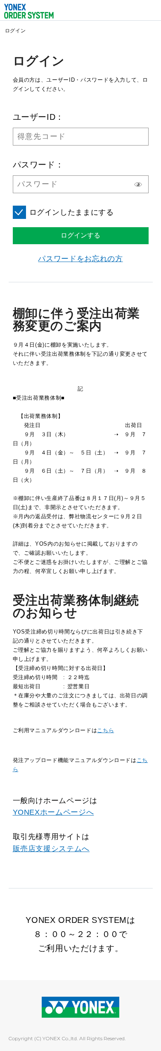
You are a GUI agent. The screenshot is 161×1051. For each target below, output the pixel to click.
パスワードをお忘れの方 (80, 259)
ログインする (80, 235)
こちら (105, 730)
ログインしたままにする (71, 212)
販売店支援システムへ (51, 849)
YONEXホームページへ (53, 812)
